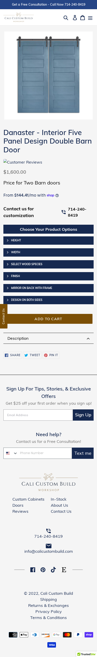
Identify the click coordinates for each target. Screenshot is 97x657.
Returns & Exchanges (48, 605)
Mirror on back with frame (31, 288)
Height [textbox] (16, 240)
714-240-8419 (77, 212)
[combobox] (11, 453)
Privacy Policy (48, 611)
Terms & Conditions (48, 617)
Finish (15, 276)
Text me (82, 453)
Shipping (48, 599)
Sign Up (83, 415)
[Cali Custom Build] (48, 489)
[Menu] (90, 17)
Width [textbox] (15, 252)
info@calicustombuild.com (48, 551)
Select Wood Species (26, 264)
